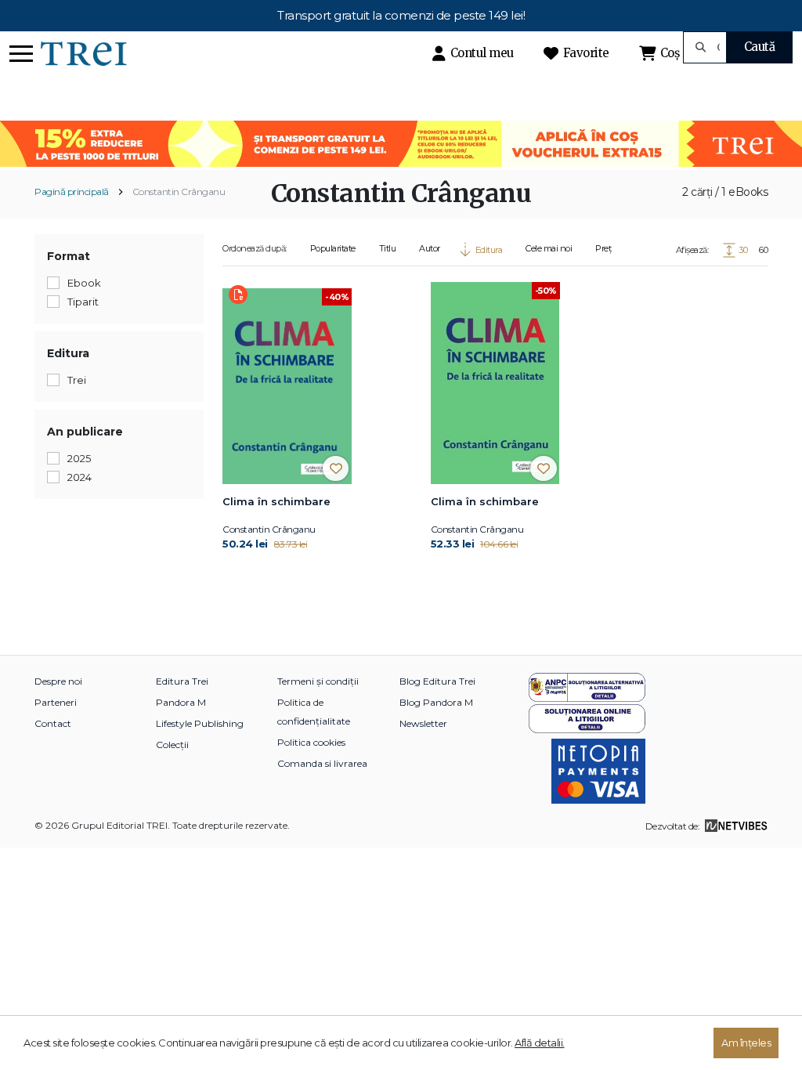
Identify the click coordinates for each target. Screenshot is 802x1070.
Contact (52, 723)
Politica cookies (311, 742)
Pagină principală (71, 191)
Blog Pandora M (436, 702)
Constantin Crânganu (179, 191)
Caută (759, 46)
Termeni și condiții (318, 681)
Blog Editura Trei (437, 681)
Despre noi (58, 681)
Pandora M (181, 702)
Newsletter (423, 723)
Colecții (172, 744)
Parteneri (55, 702)
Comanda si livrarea (322, 763)
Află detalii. (540, 1042)
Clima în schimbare (276, 501)
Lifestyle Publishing (200, 723)
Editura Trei (182, 681)
